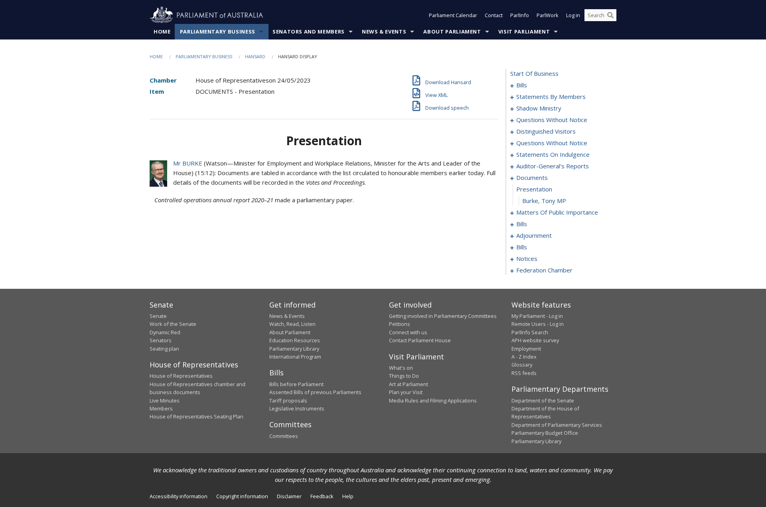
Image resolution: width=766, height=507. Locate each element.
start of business (534, 73)
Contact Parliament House (420, 340)
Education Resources (294, 340)
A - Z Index (524, 356)
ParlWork (548, 15)
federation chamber (544, 270)
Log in (573, 15)
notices (526, 258)
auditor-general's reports (552, 166)
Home (162, 31)
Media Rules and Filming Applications (433, 400)
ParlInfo (519, 15)
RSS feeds (524, 373)
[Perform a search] (610, 15)
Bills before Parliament (296, 384)
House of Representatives (181, 375)
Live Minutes (165, 400)
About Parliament (452, 31)
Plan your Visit (405, 392)
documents (532, 177)
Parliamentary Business (217, 31)
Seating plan (164, 348)
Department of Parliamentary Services (556, 424)
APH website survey (535, 340)
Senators (161, 340)
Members (161, 408)
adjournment (534, 235)
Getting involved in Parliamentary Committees (443, 316)
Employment (526, 348)
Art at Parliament (408, 384)
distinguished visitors (546, 131)
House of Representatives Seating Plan (196, 416)
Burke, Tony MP (544, 201)
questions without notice (551, 120)
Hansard (255, 56)
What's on (401, 367)
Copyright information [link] (242, 496)
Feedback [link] (322, 496)
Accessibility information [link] (178, 496)
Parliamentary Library (294, 348)
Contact (494, 15)
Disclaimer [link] (289, 496)
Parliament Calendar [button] (453, 15)
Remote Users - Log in (537, 323)
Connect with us (408, 332)
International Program (295, 356)
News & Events (384, 31)
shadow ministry (538, 108)
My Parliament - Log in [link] (537, 316)
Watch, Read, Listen (292, 323)
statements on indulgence (553, 154)
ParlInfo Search (529, 332)
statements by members (551, 97)
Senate (158, 316)
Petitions (399, 323)
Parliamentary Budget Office (544, 432)
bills (521, 85)
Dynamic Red (165, 332)
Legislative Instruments (296, 408)
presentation (534, 189)
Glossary (521, 364)
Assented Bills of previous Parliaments (315, 392)
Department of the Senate (542, 400)
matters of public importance (557, 212)
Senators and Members (308, 31)
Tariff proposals (288, 400)
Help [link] (347, 496)
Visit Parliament (524, 31)
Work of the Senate (173, 323)
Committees (283, 436)
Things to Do (404, 375)
